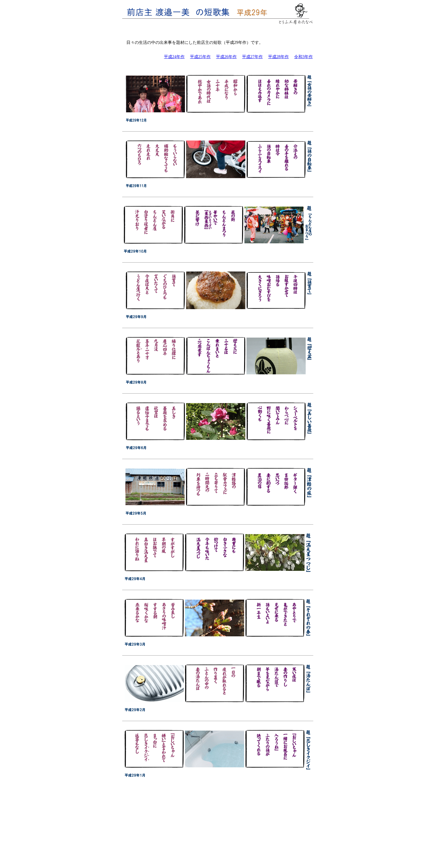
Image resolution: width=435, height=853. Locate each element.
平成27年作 (252, 57)
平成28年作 (278, 57)
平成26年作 (226, 57)
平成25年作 (200, 57)
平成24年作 (174, 57)
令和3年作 (303, 57)
